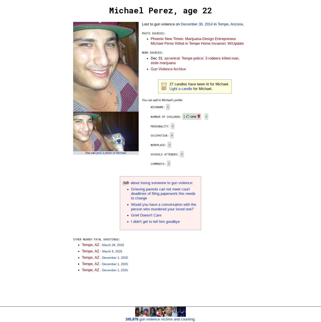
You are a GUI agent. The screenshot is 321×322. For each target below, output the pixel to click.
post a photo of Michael (111, 153)
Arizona (236, 24)
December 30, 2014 (197, 24)
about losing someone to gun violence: (161, 183)
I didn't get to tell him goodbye (155, 221)
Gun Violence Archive (168, 69)
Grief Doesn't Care (146, 215)
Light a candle (180, 88)
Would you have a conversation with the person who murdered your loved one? (163, 206)
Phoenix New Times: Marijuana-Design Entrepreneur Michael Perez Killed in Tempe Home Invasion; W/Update (197, 41)
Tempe (223, 24)
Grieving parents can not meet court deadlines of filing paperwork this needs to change (163, 194)
